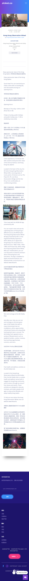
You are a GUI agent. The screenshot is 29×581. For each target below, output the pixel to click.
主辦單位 (4, 516)
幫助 (3, 532)
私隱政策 (4, 542)
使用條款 (4, 540)
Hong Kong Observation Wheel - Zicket (15, 37)
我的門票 (4, 519)
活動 (3, 514)
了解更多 (13, 556)
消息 (3, 529)
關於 (3, 527)
